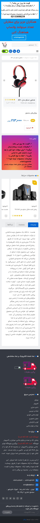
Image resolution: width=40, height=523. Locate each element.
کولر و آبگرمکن (33, 422)
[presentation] (36, 80)
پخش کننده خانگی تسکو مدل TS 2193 (26, 209)
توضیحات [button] (33, 225)
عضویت (7, 512)
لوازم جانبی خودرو (32, 415)
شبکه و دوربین (33, 411)
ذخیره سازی (34, 407)
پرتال (24, 519)
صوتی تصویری (33, 418)
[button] (18, 51)
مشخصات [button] (21, 225)
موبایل (36, 400)
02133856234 (19, 37)
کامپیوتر (36, 403)
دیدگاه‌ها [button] (10, 225)
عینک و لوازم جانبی (32, 426)
